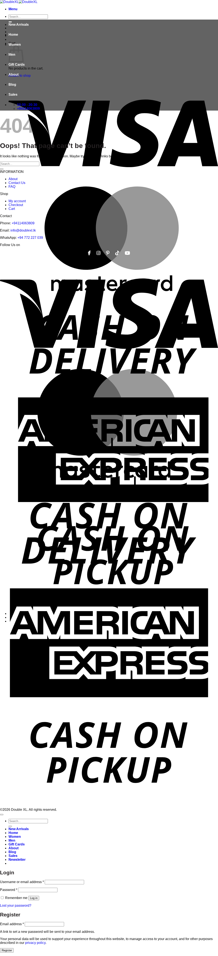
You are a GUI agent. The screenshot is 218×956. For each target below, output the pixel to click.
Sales (13, 94)
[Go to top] (1, 814)
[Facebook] (89, 253)
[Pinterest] (108, 253)
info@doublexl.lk (23, 230)
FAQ (12, 186)
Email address (12, 924)
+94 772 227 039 (30, 237)
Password (8, 890)
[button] (13, 9)
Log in (33, 898)
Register (7, 950)
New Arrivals (19, 24)
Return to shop (20, 75)
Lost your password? (15, 905)
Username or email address (22, 882)
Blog (12, 84)
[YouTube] (127, 253)
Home (13, 34)
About (14, 74)
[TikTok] (117, 253)
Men (12, 840)
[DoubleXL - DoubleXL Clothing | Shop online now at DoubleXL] (18, 2)
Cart (12, 209)
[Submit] (1, 169)
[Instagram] (98, 253)
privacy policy (35, 943)
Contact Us (17, 183)
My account (17, 201)
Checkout (16, 205)
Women (15, 44)
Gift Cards (17, 64)
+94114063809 (23, 223)
